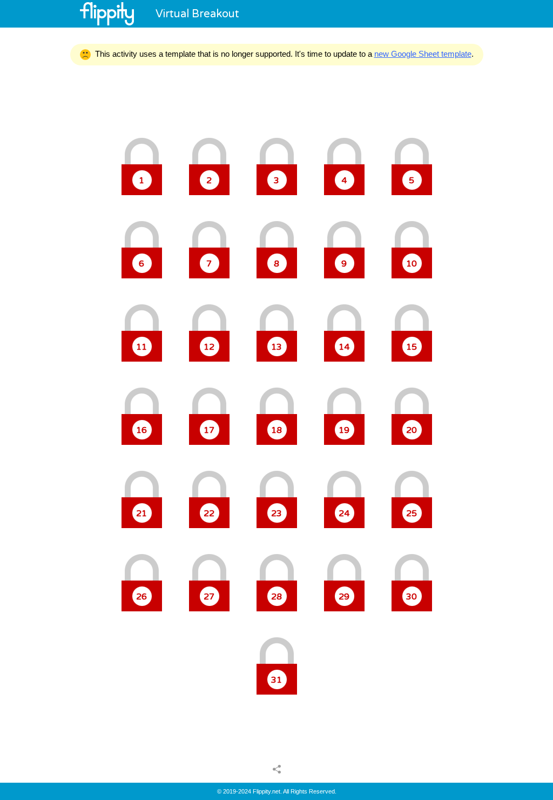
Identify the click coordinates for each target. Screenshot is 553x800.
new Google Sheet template (422, 53)
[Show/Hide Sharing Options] (277, 768)
